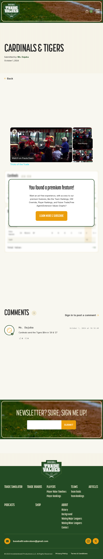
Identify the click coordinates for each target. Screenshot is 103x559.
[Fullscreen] (90, 136)
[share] (66, 130)
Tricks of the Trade (29, 131)
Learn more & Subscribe (51, 216)
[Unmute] (77, 136)
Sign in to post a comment (80, 315)
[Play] (74, 136)
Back (10, 78)
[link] (14, 131)
